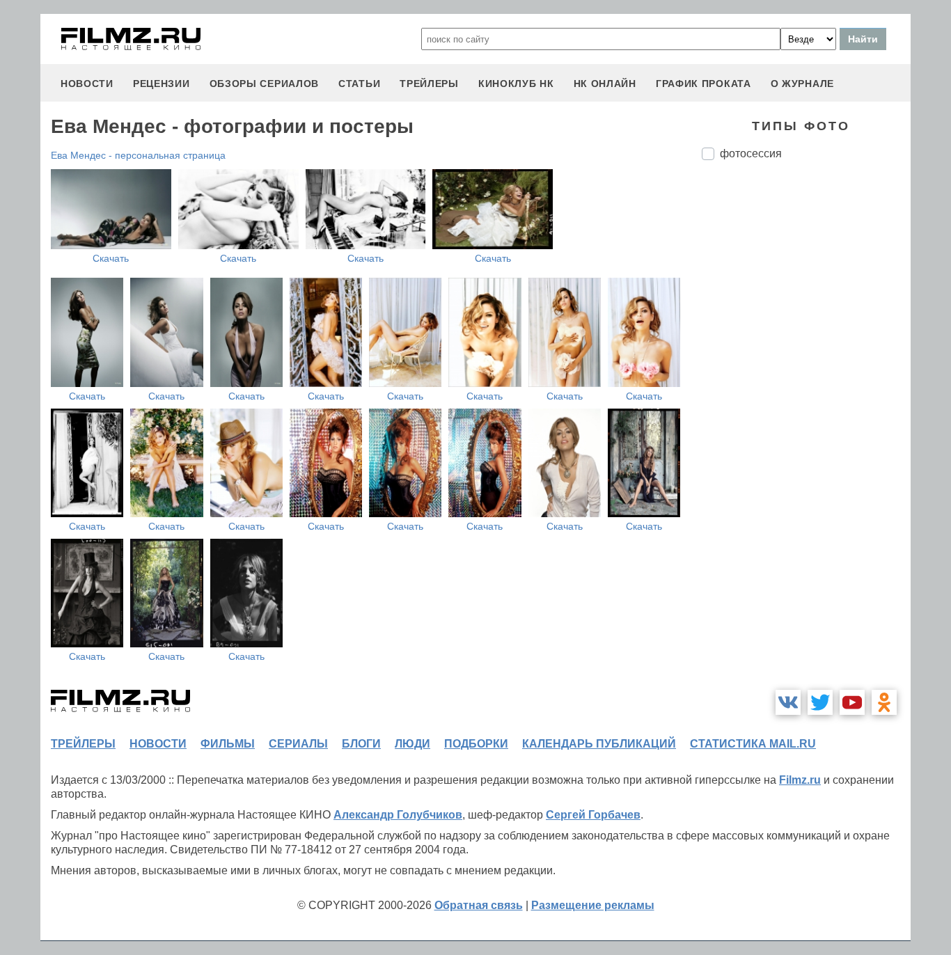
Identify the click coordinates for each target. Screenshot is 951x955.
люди (412, 744)
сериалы (298, 744)
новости (87, 83)
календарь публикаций (599, 744)
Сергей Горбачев (593, 815)
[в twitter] (820, 702)
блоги (361, 744)
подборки (476, 744)
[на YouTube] (852, 702)
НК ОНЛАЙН (605, 83)
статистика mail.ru (753, 744)
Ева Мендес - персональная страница (138, 155)
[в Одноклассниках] (884, 702)
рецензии (161, 83)
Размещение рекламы (592, 905)
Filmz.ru (800, 780)
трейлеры (429, 83)
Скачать (111, 258)
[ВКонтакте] (788, 702)
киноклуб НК (516, 83)
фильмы (228, 744)
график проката (703, 83)
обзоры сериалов (265, 83)
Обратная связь (478, 905)
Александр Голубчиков (397, 815)
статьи (359, 83)
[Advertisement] (806, 404)
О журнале (802, 83)
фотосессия (751, 153)
